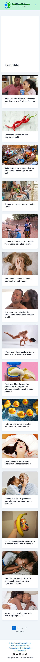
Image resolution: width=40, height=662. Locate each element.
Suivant (20, 632)
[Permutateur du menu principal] (36, 5)
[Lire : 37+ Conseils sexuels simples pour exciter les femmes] (20, 263)
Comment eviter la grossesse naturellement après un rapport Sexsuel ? (19, 501)
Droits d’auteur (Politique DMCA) (20, 643)
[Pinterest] (20, 654)
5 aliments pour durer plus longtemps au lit (16, 136)
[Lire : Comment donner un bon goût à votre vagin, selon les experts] (20, 226)
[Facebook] (14, 654)
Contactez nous (20, 651)
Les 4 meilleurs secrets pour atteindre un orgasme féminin (18, 462)
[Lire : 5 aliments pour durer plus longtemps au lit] (20, 121)
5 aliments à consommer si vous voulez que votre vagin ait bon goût (19, 170)
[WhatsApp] (23, 654)
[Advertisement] (20, 42)
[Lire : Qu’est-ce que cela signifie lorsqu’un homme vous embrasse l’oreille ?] (20, 299)
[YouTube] (17, 654)
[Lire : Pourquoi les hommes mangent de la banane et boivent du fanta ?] (20, 524)
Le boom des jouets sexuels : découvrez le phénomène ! (18, 425)
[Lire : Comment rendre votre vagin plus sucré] (20, 191)
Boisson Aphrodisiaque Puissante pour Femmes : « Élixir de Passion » (20, 101)
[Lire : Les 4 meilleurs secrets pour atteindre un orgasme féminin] (20, 446)
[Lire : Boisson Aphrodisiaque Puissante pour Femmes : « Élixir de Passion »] (20, 85)
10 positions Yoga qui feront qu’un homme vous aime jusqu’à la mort (20, 353)
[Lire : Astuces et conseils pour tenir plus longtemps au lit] (20, 600)
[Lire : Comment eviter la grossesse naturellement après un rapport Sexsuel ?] (20, 483)
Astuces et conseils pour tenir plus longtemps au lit (18, 614)
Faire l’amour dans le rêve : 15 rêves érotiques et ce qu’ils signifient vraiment (18, 580)
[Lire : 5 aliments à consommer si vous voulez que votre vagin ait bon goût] (20, 155)
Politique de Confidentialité (20, 646)
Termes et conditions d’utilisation (20, 648)
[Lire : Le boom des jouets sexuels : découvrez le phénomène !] (20, 410)
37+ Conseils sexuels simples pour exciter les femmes (18, 279)
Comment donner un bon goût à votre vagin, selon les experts (19, 242)
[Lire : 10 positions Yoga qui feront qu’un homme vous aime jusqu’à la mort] (20, 336)
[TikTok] (26, 654)
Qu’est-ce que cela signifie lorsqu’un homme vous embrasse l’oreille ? (19, 314)
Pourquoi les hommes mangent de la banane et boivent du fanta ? (20, 542)
